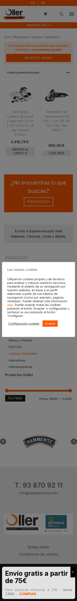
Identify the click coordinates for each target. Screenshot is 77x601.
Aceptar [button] (50, 323)
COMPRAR (27, 594)
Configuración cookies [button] (23, 323)
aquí (10, 305)
